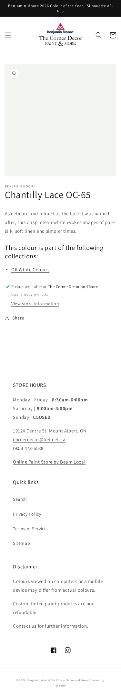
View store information (35, 304)
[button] (8, 35)
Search (20, 499)
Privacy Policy (27, 514)
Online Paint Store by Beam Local (49, 462)
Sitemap (21, 543)
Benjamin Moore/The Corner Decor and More (57, 680)
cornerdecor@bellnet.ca (39, 439)
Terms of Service (30, 529)
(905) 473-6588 (28, 448)
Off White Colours (30, 269)
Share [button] (18, 318)
